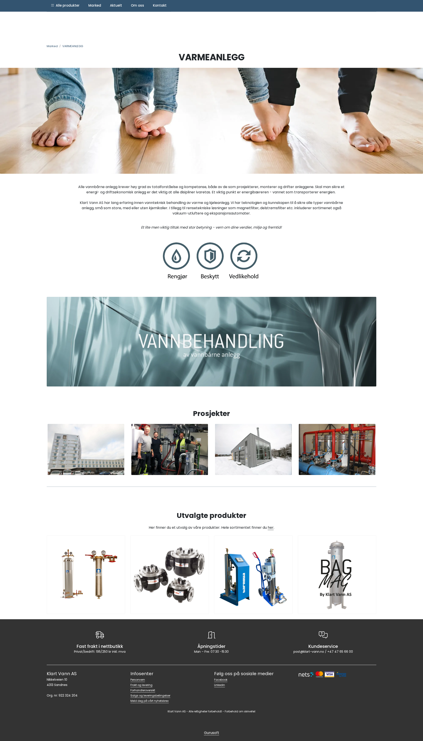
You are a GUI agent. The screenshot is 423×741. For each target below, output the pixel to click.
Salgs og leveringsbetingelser (150, 695)
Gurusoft (211, 732)
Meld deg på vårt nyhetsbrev (149, 701)
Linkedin (219, 685)
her (271, 527)
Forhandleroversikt (142, 690)
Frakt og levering (141, 685)
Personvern (137, 680)
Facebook (220, 680)
